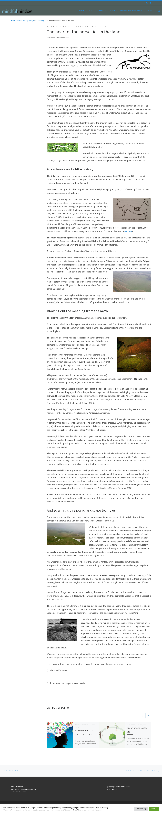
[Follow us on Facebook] (147, 3)
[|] (18, 10)
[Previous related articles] (142, 715)
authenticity (39, 20)
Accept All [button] (154, 809)
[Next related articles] (148, 715)
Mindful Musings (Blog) (25, 20)
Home (13, 20)
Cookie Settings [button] (141, 809)
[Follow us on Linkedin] (150, 3)
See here (128, 231)
